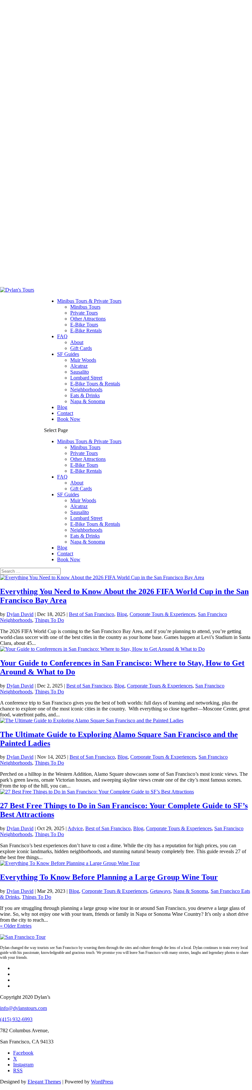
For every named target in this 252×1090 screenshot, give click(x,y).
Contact (65, 413)
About (76, 342)
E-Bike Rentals (86, 330)
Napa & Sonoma (87, 401)
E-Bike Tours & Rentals (95, 383)
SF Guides (68, 354)
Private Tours (84, 313)
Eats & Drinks (85, 395)
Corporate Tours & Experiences (162, 614)
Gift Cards (81, 348)
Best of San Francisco (91, 614)
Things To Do (49, 620)
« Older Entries (16, 926)
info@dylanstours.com (23, 1008)
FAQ (62, 336)
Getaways (160, 891)
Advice (75, 828)
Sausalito (79, 372)
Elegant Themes (44, 1081)
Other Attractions (88, 318)
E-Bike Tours (84, 324)
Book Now (68, 419)
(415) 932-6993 (16, 1019)
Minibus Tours (85, 307)
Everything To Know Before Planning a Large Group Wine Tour (109, 877)
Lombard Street (86, 377)
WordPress (102, 1081)
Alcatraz (79, 366)
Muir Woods (83, 360)
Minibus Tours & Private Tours (89, 301)
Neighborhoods (86, 389)
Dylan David (20, 614)
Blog (62, 407)
